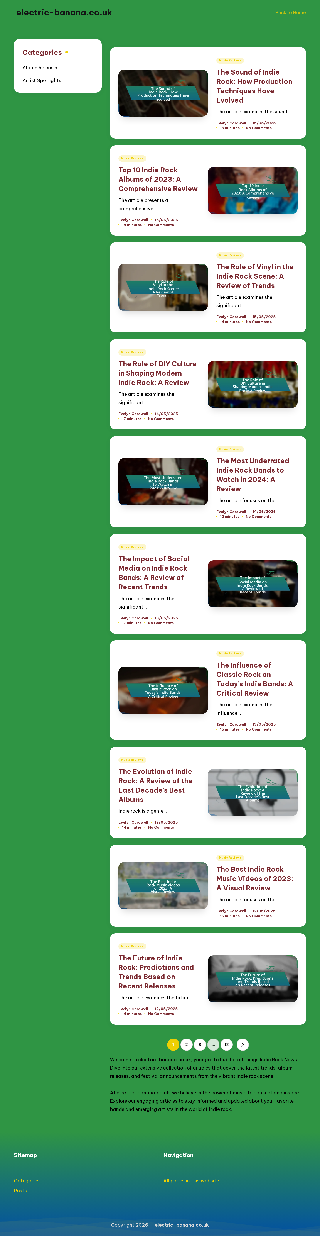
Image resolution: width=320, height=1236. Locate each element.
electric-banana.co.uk (64, 12)
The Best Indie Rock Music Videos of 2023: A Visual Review (254, 878)
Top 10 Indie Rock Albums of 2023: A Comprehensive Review (158, 179)
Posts (20, 1191)
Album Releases (40, 67)
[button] (243, 1045)
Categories (27, 1181)
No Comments (259, 128)
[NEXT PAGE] (243, 1045)
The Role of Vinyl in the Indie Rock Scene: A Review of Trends (255, 276)
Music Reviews (230, 60)
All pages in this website (191, 1181)
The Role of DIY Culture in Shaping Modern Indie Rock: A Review (157, 373)
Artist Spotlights (41, 80)
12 (227, 1044)
